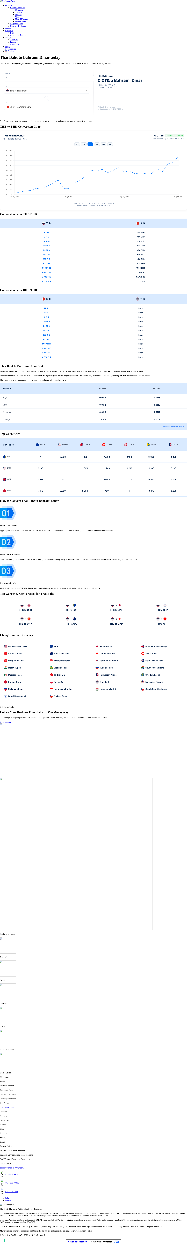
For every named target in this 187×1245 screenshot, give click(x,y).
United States (20, 21)
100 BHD (46, 330)
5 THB (46, 237)
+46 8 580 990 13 (12, 1183)
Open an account (7, 1107)
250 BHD (46, 335)
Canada (18, 17)
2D (77, 144)
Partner (13, 42)
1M (90, 144)
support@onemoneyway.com (12, 1168)
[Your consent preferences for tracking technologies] (4, 1240)
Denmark (19, 10)
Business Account (17, 8)
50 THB (46, 250)
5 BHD (46, 313)
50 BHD (46, 326)
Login (7, 46)
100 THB (46, 254)
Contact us (14, 44)
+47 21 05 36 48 (11, 1191)
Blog (12, 33)
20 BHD (46, 321)
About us (14, 40)
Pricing (8, 28)
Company (9, 37)
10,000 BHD (46, 357)
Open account (10, 49)
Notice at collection (77, 1241)
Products (8, 5)
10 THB (46, 241)
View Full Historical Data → (173, 427)
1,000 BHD (46, 344)
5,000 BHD (46, 353)
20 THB (46, 246)
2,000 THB (46, 272)
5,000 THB (46, 277)
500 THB (46, 263)
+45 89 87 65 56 (11, 1174)
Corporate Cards (16, 24)
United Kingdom (22, 19)
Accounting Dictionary (19, 35)
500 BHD (46, 339)
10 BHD (46, 317)
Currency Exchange (18, 26)
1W (83, 144)
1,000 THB (46, 268)
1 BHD (46, 308)
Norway (18, 14)
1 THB (46, 232)
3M (97, 144)
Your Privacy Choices (101, 1241)
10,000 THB (46, 281)
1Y (110, 144)
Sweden (18, 12)
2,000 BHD (46, 348)
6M (103, 144)
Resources (9, 30)
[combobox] (46, 91)
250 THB (46, 259)
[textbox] (46, 91)
